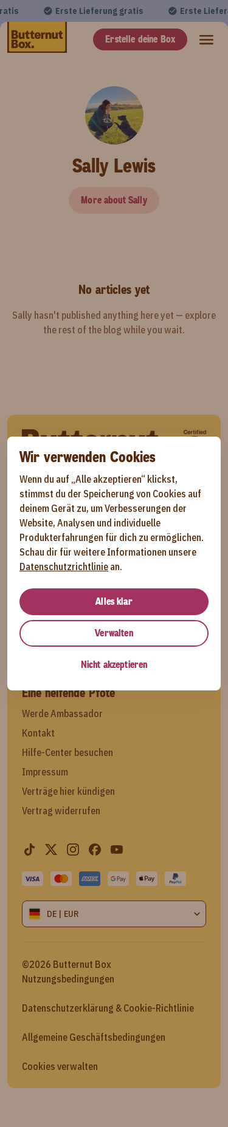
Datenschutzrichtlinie (63, 566)
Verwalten (114, 633)
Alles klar (114, 601)
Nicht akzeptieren (114, 664)
